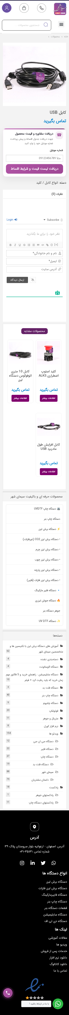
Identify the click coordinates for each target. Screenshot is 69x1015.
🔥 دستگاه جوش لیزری (47, 600)
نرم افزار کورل (51, 726)
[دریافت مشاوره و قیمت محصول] (8, 993)
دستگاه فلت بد (50, 688)
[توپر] (10, 245)
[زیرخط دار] (19, 245)
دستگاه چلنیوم (50, 703)
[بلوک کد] (42, 245)
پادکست (53, 787)
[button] (61, 24)
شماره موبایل (56, 150)
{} (52, 245)
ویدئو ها (53, 734)
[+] (56, 245)
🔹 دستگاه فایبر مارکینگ (47, 590)
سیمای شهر (47, 772)
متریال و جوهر (50, 718)
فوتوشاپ (53, 711)
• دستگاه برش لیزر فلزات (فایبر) (43, 580)
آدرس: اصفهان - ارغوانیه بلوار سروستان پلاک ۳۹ (34, 846)
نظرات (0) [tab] (57, 194)
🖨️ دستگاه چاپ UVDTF (47, 509)
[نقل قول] (38, 245)
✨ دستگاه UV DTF (49, 621)
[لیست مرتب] (28, 245)
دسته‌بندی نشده (49, 659)
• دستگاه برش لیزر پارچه (47, 570)
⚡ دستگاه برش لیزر (49, 529)
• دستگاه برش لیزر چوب (47, 560)
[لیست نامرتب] (33, 245)
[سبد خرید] (24, 8)
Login (10, 220)
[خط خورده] (24, 245)
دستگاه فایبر (47, 749)
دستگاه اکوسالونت (48, 667)
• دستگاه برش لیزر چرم (48, 549)
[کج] (15, 245)
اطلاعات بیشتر (48, 398)
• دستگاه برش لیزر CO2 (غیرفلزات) (41, 539)
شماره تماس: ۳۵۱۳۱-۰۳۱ (34, 851)
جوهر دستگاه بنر (51, 611)
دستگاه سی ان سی (43, 741)
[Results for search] (26, 32)
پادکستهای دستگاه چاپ (41, 803)
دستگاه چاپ (47, 757)
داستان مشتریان (40, 780)
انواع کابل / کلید (47, 182)
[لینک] (47, 245)
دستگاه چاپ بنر (52, 519)
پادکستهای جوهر (44, 795)
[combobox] (26, 25)
